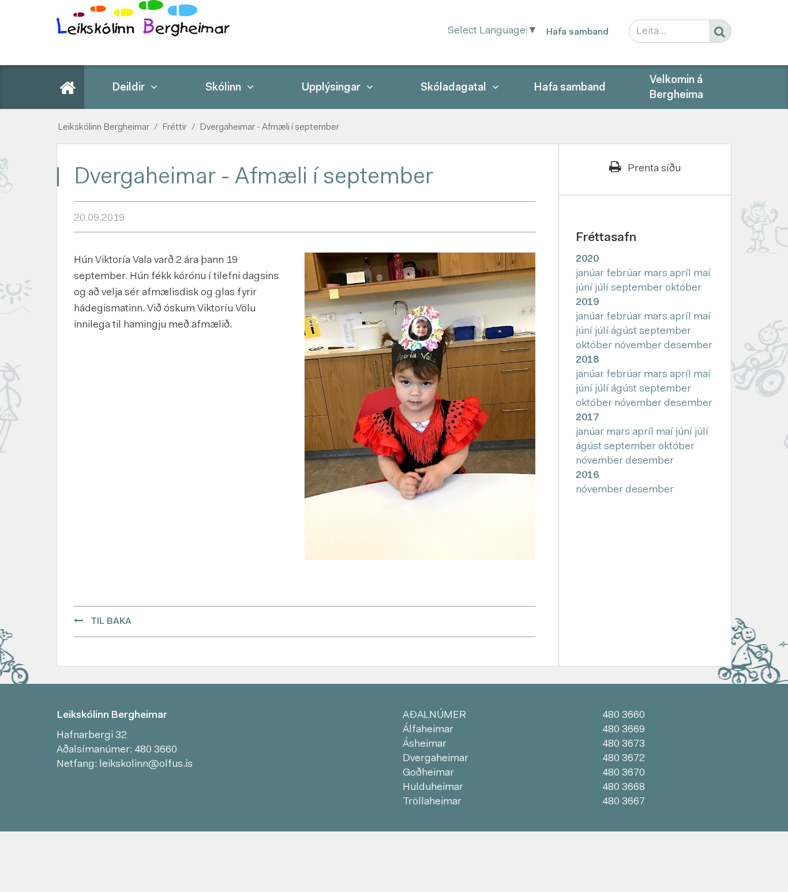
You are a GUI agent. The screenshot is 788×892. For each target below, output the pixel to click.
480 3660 (155, 750)
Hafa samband (577, 32)
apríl (681, 274)
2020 (587, 259)
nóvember (639, 346)
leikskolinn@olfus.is (146, 764)
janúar (591, 274)
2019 (587, 303)
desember (688, 346)
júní (585, 288)
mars (657, 274)
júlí (603, 288)
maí (702, 274)
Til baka (111, 621)
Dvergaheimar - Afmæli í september (269, 127)
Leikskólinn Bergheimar (103, 127)
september (638, 288)
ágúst (625, 331)
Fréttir (174, 127)
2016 (587, 476)
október (683, 288)
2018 (587, 360)
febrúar (625, 274)
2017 (587, 418)
